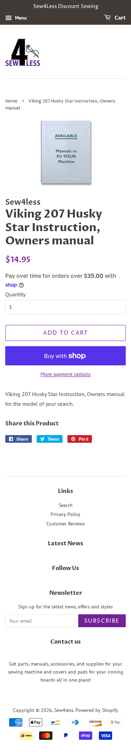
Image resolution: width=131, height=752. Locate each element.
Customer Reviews (65, 524)
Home (11, 101)
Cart (120, 18)
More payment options (65, 374)
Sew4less (63, 710)
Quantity (15, 294)
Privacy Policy (65, 514)
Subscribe (102, 621)
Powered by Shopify (96, 710)
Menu (20, 18)
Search (66, 505)
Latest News (65, 543)
